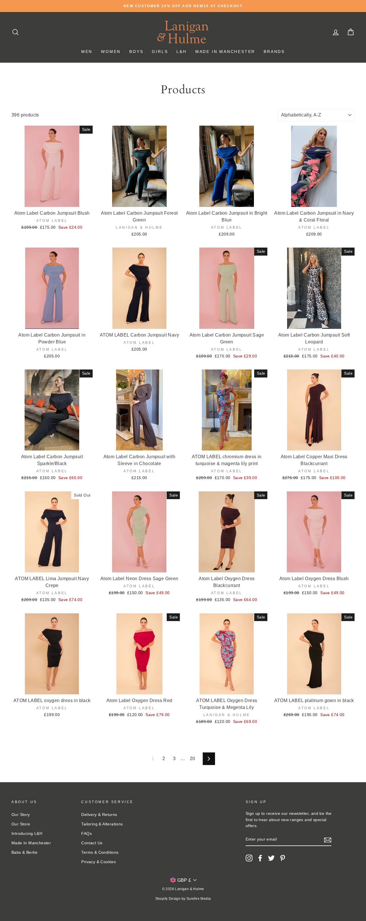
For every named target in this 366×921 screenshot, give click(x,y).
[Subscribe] (327, 839)
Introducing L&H (26, 833)
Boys (136, 51)
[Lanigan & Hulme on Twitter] (271, 858)
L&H (181, 51)
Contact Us (91, 843)
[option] (183, 6)
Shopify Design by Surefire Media (183, 899)
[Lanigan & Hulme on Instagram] (249, 858)
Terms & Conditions (99, 852)
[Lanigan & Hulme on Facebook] (260, 858)
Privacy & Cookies (98, 862)
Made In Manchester (225, 51)
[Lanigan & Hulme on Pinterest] (282, 858)
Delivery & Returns (99, 815)
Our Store (20, 824)
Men (86, 51)
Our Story (20, 815)
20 (192, 758)
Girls (160, 51)
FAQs (86, 833)
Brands (274, 51)
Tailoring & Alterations (102, 824)
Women (111, 51)
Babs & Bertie (24, 852)
